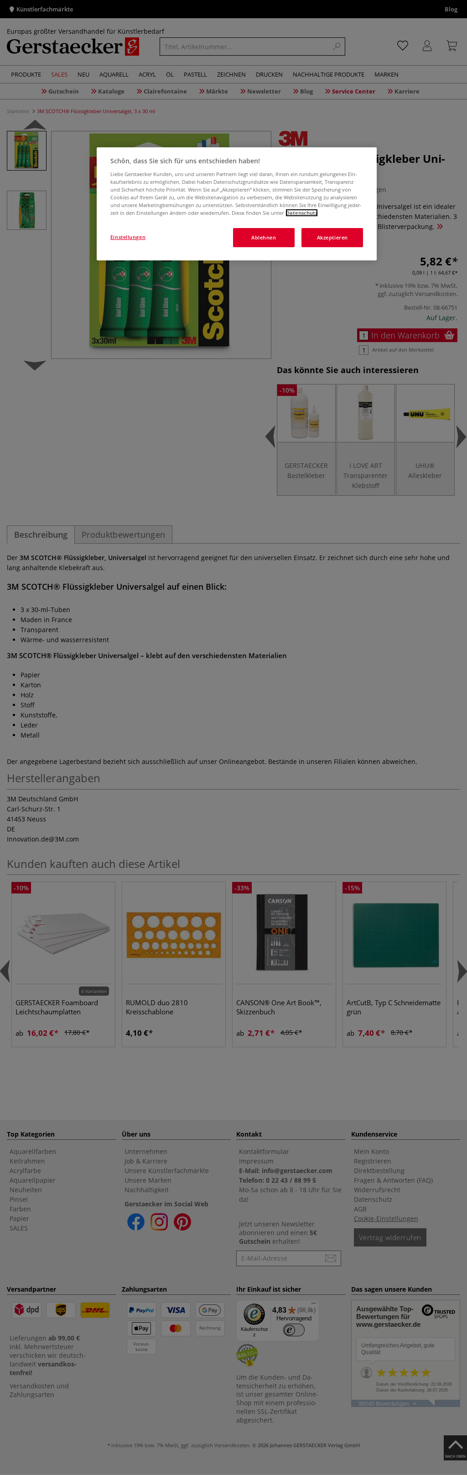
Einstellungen (127, 237)
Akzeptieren (332, 237)
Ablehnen (263, 237)
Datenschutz (301, 212)
